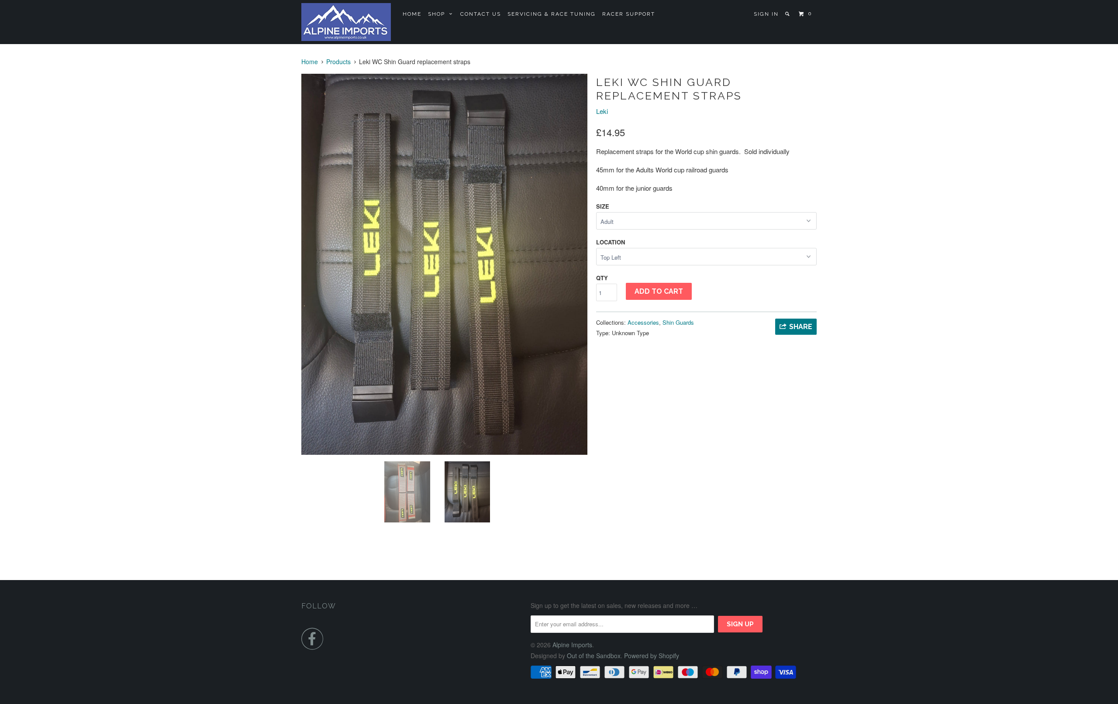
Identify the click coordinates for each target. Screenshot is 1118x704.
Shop (438, 14)
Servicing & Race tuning (551, 14)
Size (602, 206)
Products (338, 61)
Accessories (643, 322)
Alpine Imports (572, 644)
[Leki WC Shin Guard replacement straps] (444, 264)
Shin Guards (678, 322)
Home (412, 14)
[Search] (788, 14)
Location (610, 242)
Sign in (766, 14)
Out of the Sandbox (594, 655)
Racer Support (628, 14)
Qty (602, 278)
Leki (602, 111)
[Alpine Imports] (346, 22)
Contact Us (480, 14)
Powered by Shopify (651, 655)
